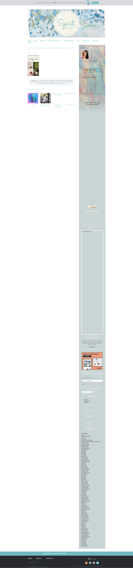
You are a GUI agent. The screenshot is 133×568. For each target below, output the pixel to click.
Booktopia (84, 220)
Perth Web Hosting (99, 566)
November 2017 (85, 517)
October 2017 (84, 518)
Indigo (100, 216)
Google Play (96, 220)
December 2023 (85, 444)
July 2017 (83, 522)
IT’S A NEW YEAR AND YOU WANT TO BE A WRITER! (45, 105)
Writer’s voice (84, 442)
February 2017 (84, 529)
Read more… (94, 60)
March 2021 (84, 480)
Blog (78, 40)
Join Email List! (62, 83)
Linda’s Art (43, 40)
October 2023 (84, 447)
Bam (92, 216)
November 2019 (85, 499)
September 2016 (85, 536)
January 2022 (84, 467)
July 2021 (83, 475)
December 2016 (85, 532)
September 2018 (85, 509)
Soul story (83, 438)
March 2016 (84, 544)
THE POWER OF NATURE (70, 104)
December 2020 (85, 485)
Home (29, 40)
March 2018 (84, 513)
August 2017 (84, 521)
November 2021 (85, 470)
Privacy (29, 567)
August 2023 (84, 449)
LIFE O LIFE (89, 416)
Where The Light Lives (54, 40)
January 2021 (84, 483)
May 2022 (83, 464)
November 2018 (85, 508)
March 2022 (84, 466)
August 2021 (84, 474)
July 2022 (83, 463)
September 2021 (85, 472)
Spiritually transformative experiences (91, 441)
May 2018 (83, 512)
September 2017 (85, 520)
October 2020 (84, 487)
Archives (86, 402)
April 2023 (83, 455)
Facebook (86, 70)
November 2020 (85, 486)
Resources (95, 40)
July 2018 (83, 510)
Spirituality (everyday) (86, 440)
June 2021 (83, 476)
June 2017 (83, 524)
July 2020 (83, 491)
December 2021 (85, 468)
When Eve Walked (69, 40)
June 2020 (83, 493)
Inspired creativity (85, 436)
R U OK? (89, 422)
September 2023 (85, 448)
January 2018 (84, 514)
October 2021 (84, 471)
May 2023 (83, 453)
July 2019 (83, 502)
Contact (30, 42)
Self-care (83, 437)
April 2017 (83, 527)
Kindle (88, 220)
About (35, 40)
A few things (84, 433)
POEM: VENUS (33, 104)
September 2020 (85, 489)
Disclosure (47, 567)
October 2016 (84, 535)
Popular (86, 399)
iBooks (92, 220)
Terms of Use (34, 567)
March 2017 (84, 528)
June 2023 (83, 452)
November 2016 (85, 533)
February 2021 (84, 482)
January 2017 (84, 531)
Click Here (95, 2)
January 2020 (84, 498)
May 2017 (83, 525)
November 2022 (85, 460)
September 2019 (85, 501)
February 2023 (84, 457)
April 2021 (83, 479)
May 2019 (83, 504)
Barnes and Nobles (88, 216)
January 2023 (84, 459)
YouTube (98, 70)
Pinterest (94, 70)
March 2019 (84, 505)
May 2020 (83, 494)
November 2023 (85, 445)
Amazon (84, 216)
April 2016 (83, 543)
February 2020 (84, 497)
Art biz (83, 434)
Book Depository (96, 216)
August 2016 (84, 537)
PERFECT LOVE (90, 404)
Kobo (100, 220)
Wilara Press (86, 40)
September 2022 (85, 462)
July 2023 (83, 451)
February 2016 (84, 546)
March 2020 (84, 495)
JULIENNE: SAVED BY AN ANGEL (93, 429)
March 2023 (84, 456)
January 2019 (84, 506)
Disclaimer (41, 567)
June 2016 (83, 540)
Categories (87, 401)
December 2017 (85, 516)
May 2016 (83, 542)
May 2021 (83, 478)
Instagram (90, 70)
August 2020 (84, 490)
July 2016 (83, 539)
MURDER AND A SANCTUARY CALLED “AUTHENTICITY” (58, 106)
